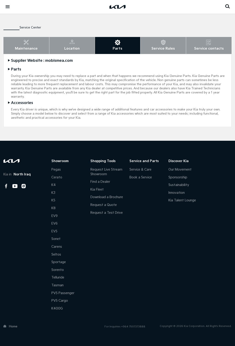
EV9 (54, 216)
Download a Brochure (106, 197)
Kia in (17, 174)
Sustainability (178, 185)
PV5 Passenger (62, 293)
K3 (53, 193)
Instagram (23, 186)
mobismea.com (59, 61)
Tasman (57, 285)
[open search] (227, 6)
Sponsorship (177, 177)
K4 (53, 185)
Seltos (56, 254)
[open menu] (7, 6)
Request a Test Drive (106, 213)
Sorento (57, 270)
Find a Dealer (100, 182)
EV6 (54, 223)
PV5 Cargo (59, 301)
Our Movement (180, 170)
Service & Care (140, 170)
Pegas (56, 170)
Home (13, 326)
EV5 (54, 231)
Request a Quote (103, 205)
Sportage (58, 262)
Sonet (56, 239)
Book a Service (140, 177)
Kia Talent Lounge (182, 200)
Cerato (56, 177)
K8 (53, 208)
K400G (57, 308)
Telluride (57, 277)
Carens (56, 247)
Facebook (6, 186)
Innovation (176, 193)
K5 (53, 200)
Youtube (15, 186)
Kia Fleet (97, 189)
